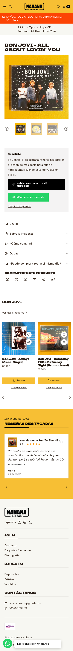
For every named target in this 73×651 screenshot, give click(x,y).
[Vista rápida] (29, 342)
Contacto (10, 545)
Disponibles (11, 574)
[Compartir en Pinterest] (44, 280)
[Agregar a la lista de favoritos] (29, 335)
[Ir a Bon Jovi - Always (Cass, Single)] (18, 338)
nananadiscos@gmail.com (25, 603)
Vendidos (10, 584)
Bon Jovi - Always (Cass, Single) (15, 360)
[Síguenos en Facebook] (25, 522)
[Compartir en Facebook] (7, 280)
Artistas (9, 579)
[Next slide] (66, 129)
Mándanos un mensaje (30, 197)
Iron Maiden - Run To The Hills (39, 440)
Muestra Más (15, 464)
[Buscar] (10, 6)
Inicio (21, 27)
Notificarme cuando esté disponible (31, 184)
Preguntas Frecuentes (17, 550)
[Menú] (4, 6)
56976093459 (18, 608)
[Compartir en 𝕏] (16, 280)
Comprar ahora (19, 387)
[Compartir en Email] (35, 280)
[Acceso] (58, 6)
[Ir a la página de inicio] (34, 6)
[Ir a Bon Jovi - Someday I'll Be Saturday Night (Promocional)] (54, 338)
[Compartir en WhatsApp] (26, 280)
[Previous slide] (7, 129)
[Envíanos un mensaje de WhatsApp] (7, 643)
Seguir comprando (19, 206)
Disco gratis (11, 555)
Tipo (32, 27)
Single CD (45, 27)
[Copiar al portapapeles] (53, 280)
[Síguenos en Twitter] (30, 522)
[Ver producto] (12, 442)
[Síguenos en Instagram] (19, 522)
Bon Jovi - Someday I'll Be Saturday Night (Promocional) (53, 362)
